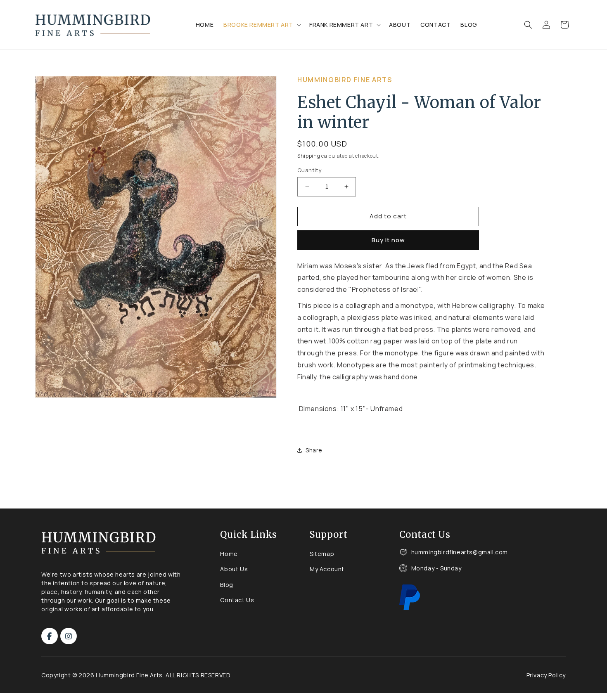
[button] (261, 24)
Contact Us (237, 600)
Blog (226, 585)
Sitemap (322, 554)
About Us (234, 569)
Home (228, 554)
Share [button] (314, 450)
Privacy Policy (546, 675)
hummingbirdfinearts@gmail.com (459, 552)
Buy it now (388, 240)
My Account (327, 569)
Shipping (308, 155)
